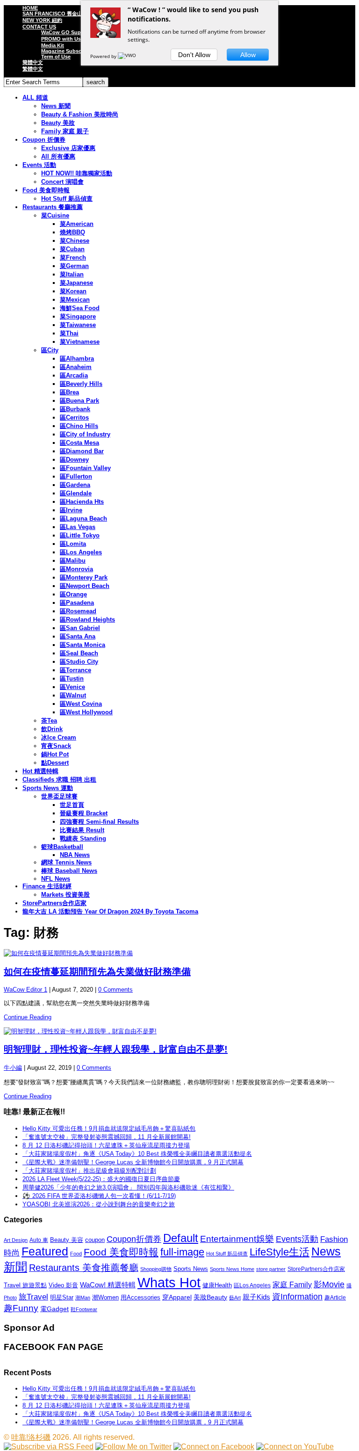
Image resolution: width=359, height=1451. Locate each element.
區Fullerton (76, 476)
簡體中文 (32, 62)
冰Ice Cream (58, 737)
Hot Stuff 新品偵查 (67, 198)
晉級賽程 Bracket (84, 813)
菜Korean (73, 291)
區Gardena (75, 484)
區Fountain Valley (85, 468)
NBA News (75, 854)
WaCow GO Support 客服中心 (77, 32)
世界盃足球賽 (59, 796)
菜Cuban (72, 249)
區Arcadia (74, 375)
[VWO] (127, 56)
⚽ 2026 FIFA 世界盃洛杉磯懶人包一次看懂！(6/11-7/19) (99, 1195)
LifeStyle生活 (279, 1252)
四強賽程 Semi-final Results (99, 821)
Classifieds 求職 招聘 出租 (59, 779)
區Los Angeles (81, 552)
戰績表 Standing (83, 838)
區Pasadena (77, 602)
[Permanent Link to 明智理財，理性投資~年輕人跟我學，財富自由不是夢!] (179, 1031)
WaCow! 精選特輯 (108, 1285)
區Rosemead (78, 611)
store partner (271, 1269)
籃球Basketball (62, 846)
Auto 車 (38, 1240)
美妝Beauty (210, 1297)
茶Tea (49, 720)
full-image (182, 1252)
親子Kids (256, 1297)
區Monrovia (76, 569)
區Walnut (73, 695)
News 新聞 (56, 105)
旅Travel (33, 1296)
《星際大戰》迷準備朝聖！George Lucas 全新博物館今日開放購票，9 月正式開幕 (133, 1162)
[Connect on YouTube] (295, 1447)
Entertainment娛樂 (237, 1239)
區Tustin (72, 678)
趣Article (335, 1297)
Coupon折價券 (134, 1239)
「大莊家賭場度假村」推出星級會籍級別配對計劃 (89, 1170)
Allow (248, 54)
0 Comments (115, 989)
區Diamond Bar (82, 451)
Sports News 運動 (47, 787)
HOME (30, 8)
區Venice (72, 686)
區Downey (74, 459)
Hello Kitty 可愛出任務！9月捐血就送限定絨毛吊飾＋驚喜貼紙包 (108, 1128)
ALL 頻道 (35, 97)
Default (180, 1238)
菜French (73, 257)
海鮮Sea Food (80, 308)
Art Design (16, 1240)
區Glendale (76, 493)
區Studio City (79, 661)
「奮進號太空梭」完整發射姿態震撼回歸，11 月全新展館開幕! (106, 1136)
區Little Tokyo (80, 535)
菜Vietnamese (80, 341)
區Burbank (75, 409)
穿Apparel (177, 1297)
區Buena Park (79, 400)
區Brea (69, 392)
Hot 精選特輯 (40, 771)
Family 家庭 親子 (65, 131)
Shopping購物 (156, 1269)
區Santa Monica (82, 644)
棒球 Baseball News (69, 870)
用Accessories (140, 1297)
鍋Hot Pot (55, 754)
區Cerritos (74, 417)
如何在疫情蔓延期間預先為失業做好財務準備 (97, 971)
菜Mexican (75, 299)
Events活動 (297, 1239)
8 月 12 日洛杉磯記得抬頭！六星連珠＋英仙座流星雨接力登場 (106, 1145)
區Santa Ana (77, 636)
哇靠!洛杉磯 (30, 1437)
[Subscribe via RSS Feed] (48, 1447)
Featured (45, 1251)
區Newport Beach (84, 585)
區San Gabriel (80, 627)
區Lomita (73, 543)
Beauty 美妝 (58, 122)
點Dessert (55, 762)
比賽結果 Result (82, 830)
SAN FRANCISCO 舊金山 (52, 13)
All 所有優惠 (58, 156)
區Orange (73, 594)
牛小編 (13, 1067)
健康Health (217, 1285)
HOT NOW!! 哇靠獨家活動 (76, 173)
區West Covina (81, 703)
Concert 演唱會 (62, 181)
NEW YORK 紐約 (42, 20)
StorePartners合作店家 (54, 903)
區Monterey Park (84, 577)
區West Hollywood (86, 712)
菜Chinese (74, 240)
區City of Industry (85, 434)
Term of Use (56, 56)
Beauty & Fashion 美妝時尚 (79, 114)
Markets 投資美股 (65, 894)
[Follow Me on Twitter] (133, 1447)
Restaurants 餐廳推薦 (52, 206)
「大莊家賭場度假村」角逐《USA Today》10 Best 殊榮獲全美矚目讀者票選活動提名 (137, 1153)
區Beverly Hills (81, 383)
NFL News (55, 878)
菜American (76, 223)
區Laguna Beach (83, 518)
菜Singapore (78, 316)
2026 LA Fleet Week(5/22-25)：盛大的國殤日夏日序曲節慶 (101, 1179)
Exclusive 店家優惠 (68, 148)
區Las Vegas (77, 526)
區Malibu (73, 560)
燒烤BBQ (72, 232)
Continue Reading (27, 1017)
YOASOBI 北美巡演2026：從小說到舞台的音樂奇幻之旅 (98, 1204)
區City (49, 350)
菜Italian (72, 274)
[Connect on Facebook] (213, 1447)
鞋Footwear (84, 1309)
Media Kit (52, 45)
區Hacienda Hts (82, 501)
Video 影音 (63, 1285)
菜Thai (69, 333)
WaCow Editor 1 (25, 989)
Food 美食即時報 (46, 190)
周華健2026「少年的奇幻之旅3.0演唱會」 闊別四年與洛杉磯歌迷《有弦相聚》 (128, 1187)
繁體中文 (32, 69)
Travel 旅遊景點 (25, 1285)
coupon (95, 1239)
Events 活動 (39, 164)
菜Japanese (76, 282)
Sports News (190, 1268)
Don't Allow (194, 54)
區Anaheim (76, 366)
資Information (297, 1296)
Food (76, 1253)
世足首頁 (72, 804)
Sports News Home (232, 1269)
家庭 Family (292, 1284)
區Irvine (71, 510)
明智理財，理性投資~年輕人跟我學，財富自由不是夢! (116, 1049)
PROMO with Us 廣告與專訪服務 (79, 39)
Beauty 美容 (66, 1239)
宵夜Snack (56, 745)
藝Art (235, 1297)
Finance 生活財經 (47, 886)
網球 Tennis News (66, 862)
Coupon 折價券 (43, 139)
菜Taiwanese (78, 324)
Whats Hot (169, 1282)
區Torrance (75, 670)
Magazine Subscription (69, 51)
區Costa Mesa (79, 442)
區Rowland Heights (87, 619)
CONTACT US (39, 26)
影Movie (329, 1284)
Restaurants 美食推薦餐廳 (83, 1267)
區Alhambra (77, 358)
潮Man (82, 1297)
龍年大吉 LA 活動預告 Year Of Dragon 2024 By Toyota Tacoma (110, 911)
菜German (74, 265)
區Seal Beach (79, 653)
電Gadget (54, 1309)
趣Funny (21, 1308)
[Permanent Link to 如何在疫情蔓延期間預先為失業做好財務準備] (179, 953)
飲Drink (52, 729)
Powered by (104, 56)
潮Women (105, 1297)
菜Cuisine (55, 215)
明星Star (61, 1297)
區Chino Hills (79, 425)
